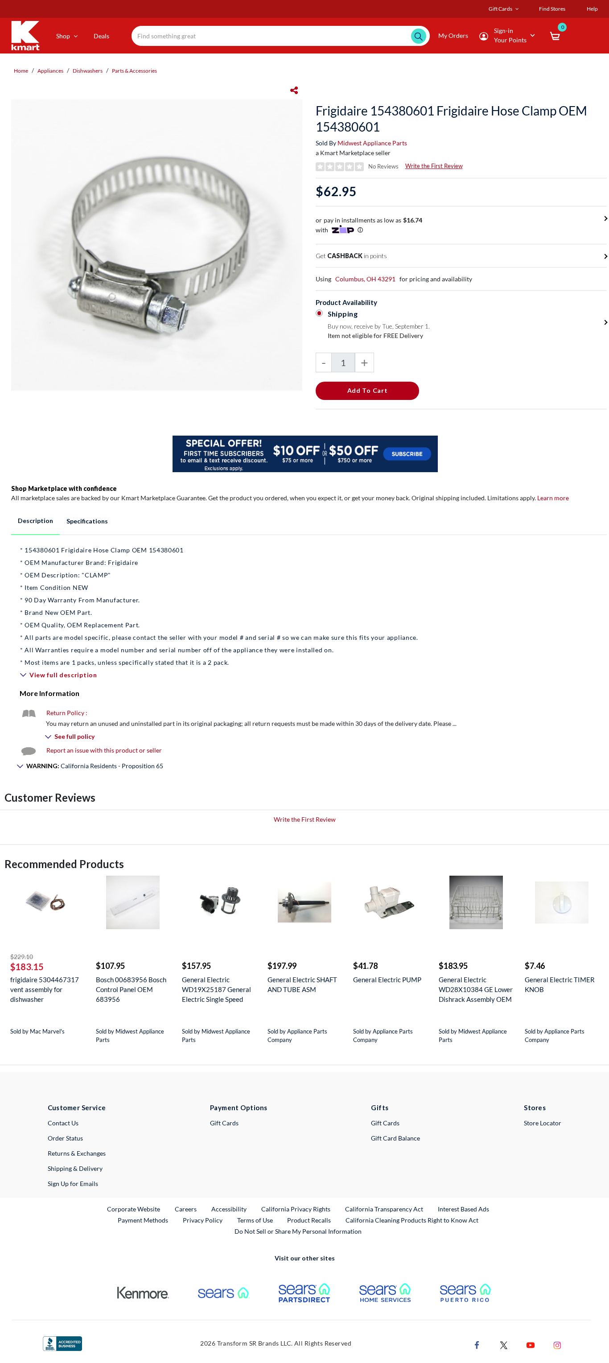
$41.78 (365, 966)
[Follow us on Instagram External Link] (557, 1344)
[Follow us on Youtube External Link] (530, 1344)
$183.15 (27, 966)
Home (21, 70)
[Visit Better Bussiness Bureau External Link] (62, 1343)
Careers (186, 1209)
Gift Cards (224, 1123)
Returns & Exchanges (77, 1153)
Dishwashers (88, 70)
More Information (49, 693)
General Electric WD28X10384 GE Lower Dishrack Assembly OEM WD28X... (476, 990)
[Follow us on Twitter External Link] (504, 1344)
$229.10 (21, 956)
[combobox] (281, 36)
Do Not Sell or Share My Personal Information (298, 1231)
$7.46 (535, 966)
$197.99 (281, 966)
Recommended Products (64, 863)
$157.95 (196, 966)
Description (35, 520)
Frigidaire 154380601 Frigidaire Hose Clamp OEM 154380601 (451, 118)
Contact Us (63, 1123)
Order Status (65, 1138)
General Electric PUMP (387, 980)
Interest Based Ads (463, 1209)
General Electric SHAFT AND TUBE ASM (302, 984)
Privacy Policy (202, 1220)
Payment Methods (143, 1220)
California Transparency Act (384, 1209)
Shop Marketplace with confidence (64, 488)
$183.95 (453, 966)
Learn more (553, 498)
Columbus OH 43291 (365, 279)
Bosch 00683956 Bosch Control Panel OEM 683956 (131, 989)
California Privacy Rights (295, 1209)
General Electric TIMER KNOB (560, 984)
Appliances (50, 70)
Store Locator (542, 1123)
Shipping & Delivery (75, 1168)
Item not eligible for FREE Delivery (375, 335)
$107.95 (110, 966)
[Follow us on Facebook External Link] (477, 1344)
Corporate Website (134, 1209)
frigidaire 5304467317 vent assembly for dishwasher (44, 989)
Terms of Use (255, 1220)
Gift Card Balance (395, 1138)
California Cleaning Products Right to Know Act (412, 1220)
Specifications (87, 521)
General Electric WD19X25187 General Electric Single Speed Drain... (216, 990)
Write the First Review (434, 165)
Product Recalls (309, 1220)
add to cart (367, 390)
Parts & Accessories (134, 70)
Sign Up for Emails (73, 1183)
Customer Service (77, 1108)
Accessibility (229, 1209)
